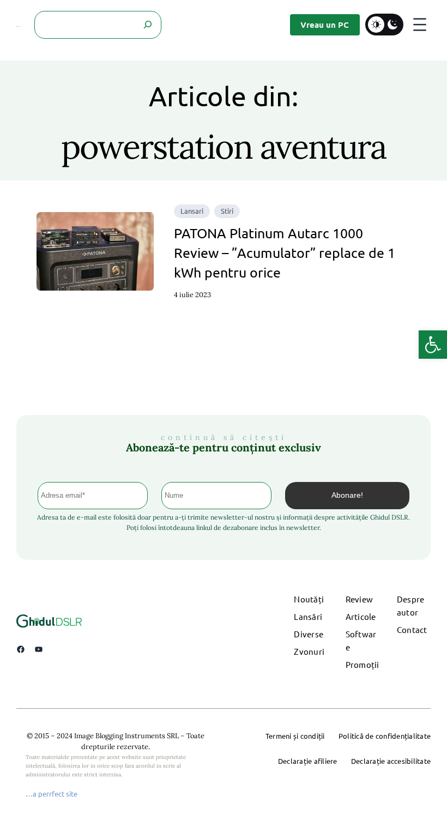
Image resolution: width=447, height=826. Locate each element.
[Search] (147, 25)
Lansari (191, 210)
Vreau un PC (324, 24)
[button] (433, 344)
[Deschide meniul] (420, 24)
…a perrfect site (51, 793)
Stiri (227, 210)
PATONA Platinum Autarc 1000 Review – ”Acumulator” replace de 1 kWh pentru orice (284, 253)
